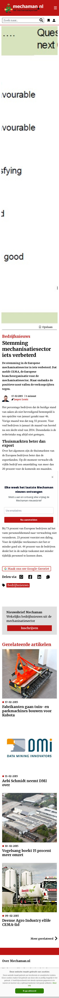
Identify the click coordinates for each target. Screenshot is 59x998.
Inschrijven (29, 628)
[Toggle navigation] (55, 7)
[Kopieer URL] (48, 577)
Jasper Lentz (21, 399)
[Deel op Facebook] (31, 577)
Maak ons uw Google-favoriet (28, 568)
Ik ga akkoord (29, 991)
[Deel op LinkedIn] (40, 577)
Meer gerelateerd (42, 938)
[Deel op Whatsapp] (21, 577)
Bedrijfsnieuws (18, 585)
